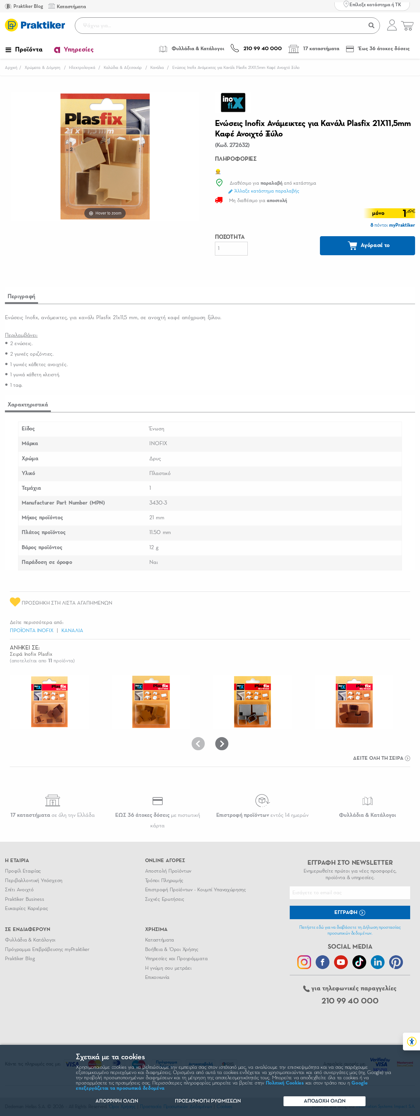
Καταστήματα (159, 940)
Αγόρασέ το (375, 245)
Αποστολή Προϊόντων (168, 871)
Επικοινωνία (157, 977)
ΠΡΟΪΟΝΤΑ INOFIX (31, 630)
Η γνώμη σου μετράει (168, 968)
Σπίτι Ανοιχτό (19, 890)
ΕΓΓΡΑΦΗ (346, 912)
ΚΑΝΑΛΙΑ (72, 630)
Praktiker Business (24, 899)
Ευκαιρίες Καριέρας (26, 908)
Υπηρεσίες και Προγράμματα (176, 958)
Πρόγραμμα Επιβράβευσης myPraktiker (47, 949)
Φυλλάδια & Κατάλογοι (30, 940)
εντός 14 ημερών (262, 815)
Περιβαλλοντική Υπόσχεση (33, 880)
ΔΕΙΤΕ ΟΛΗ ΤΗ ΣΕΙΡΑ (379, 758)
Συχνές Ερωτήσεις (164, 899)
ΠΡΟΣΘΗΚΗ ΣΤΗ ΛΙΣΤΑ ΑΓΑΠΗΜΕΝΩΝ (66, 603)
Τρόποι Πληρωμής (164, 880)
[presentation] (198, 743)
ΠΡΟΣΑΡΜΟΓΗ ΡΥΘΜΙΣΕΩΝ (208, 1101)
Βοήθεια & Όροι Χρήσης (172, 949)
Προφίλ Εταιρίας (23, 871)
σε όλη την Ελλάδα (52, 815)
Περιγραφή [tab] (21, 297)
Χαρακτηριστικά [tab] (28, 405)
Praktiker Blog (27, 6)
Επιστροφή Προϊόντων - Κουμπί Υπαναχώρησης (195, 890)
